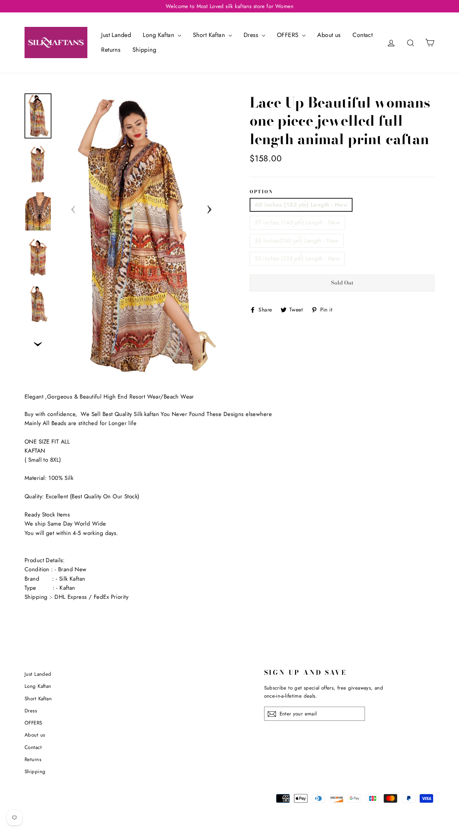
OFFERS (288, 35)
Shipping (144, 49)
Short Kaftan (210, 35)
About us (328, 35)
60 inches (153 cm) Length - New (301, 205)
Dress (252, 35)
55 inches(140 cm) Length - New (297, 241)
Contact (362, 35)
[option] (141, 236)
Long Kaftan (159, 35)
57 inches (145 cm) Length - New (297, 222)
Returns (110, 49)
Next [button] (209, 207)
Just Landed (116, 35)
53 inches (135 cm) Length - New (297, 258)
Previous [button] (73, 207)
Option (261, 192)
